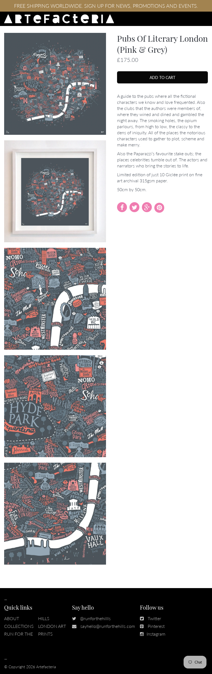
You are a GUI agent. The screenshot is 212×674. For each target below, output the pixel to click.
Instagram (156, 633)
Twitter (154, 618)
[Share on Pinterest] (159, 208)
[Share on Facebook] (122, 207)
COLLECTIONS (19, 626)
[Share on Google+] (147, 207)
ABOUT (11, 618)
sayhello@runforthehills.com (107, 626)
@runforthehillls (95, 618)
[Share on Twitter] (134, 207)
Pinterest (156, 626)
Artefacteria (46, 666)
